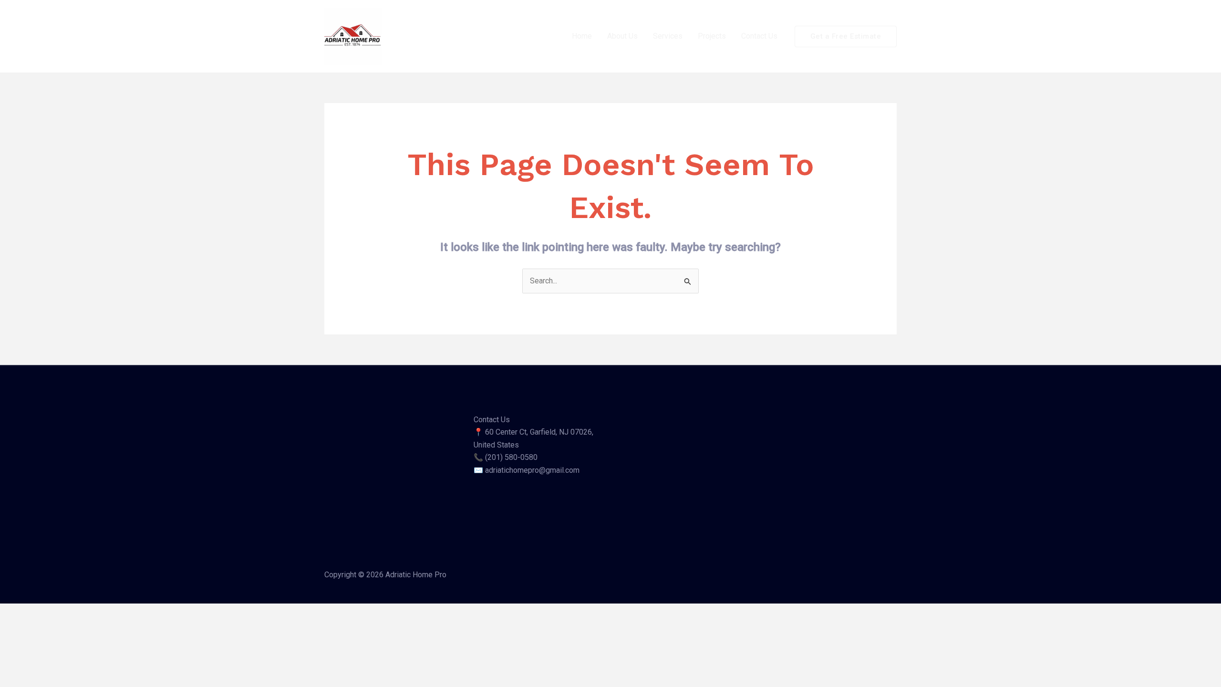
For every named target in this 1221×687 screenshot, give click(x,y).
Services (668, 36)
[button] (846, 36)
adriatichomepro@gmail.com (532, 470)
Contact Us (759, 36)
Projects (712, 36)
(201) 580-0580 (511, 457)
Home (582, 36)
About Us (622, 36)
